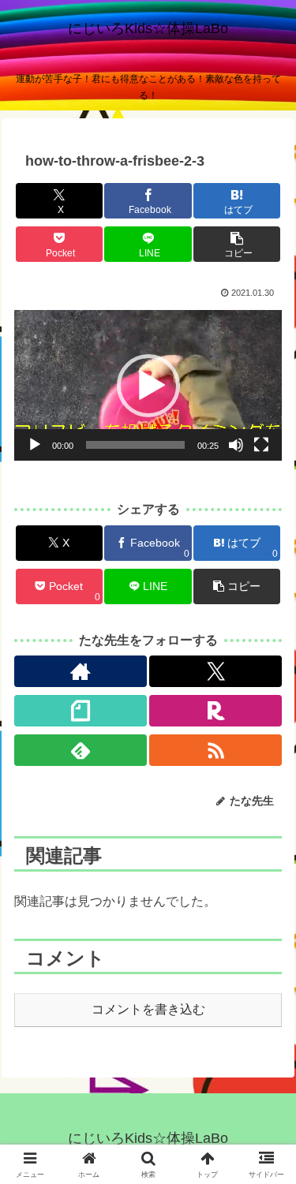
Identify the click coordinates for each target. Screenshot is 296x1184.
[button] (236, 244)
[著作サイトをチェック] (80, 671)
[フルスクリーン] (261, 445)
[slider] (135, 445)
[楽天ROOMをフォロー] (215, 710)
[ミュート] (236, 445)
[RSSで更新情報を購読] (215, 750)
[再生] (35, 445)
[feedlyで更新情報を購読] (80, 750)
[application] (148, 385)
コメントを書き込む (148, 1009)
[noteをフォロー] (80, 710)
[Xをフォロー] (215, 671)
